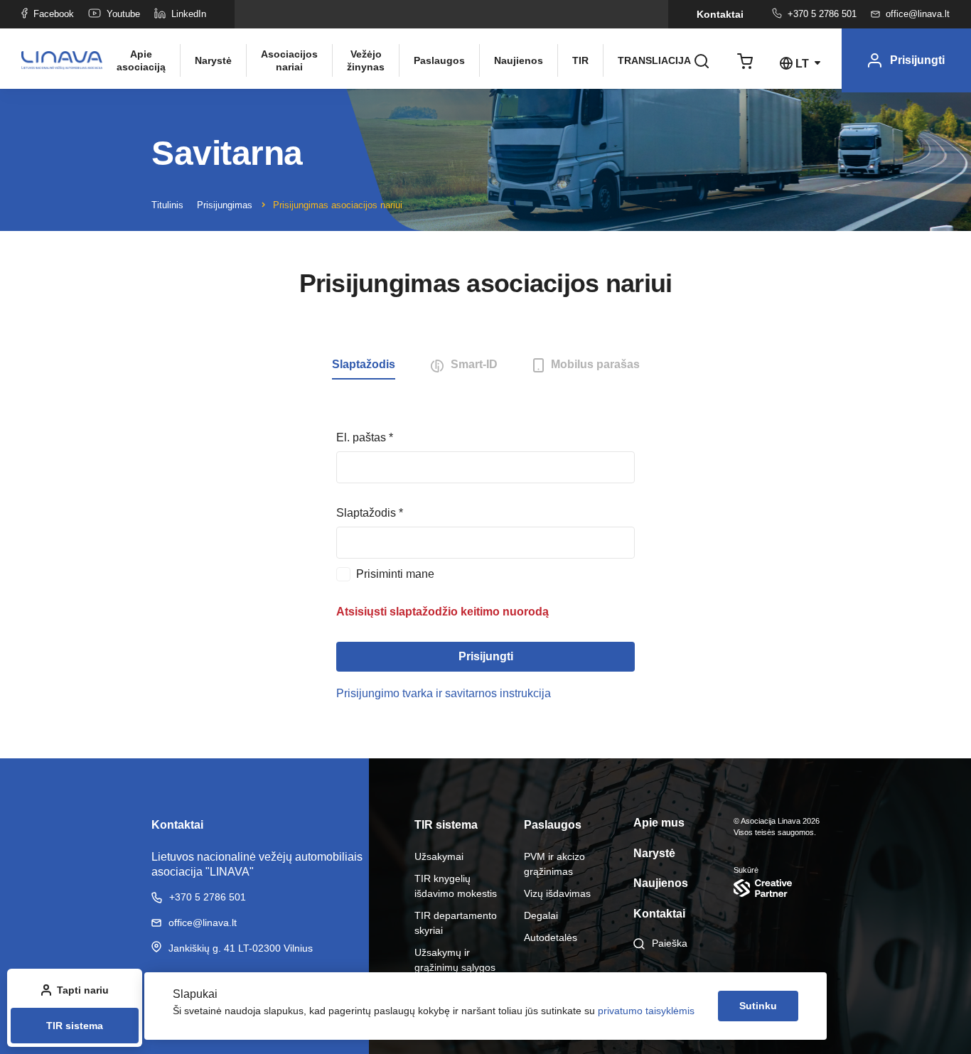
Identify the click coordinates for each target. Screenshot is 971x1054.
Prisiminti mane (395, 574)
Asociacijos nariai (289, 60)
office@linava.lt (918, 14)
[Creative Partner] (777, 888)
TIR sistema (74, 1025)
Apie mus (659, 823)
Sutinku (758, 1005)
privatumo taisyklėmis (646, 1010)
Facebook (53, 14)
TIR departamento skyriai (455, 923)
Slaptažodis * (369, 513)
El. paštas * (364, 437)
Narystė (213, 60)
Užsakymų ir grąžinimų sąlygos (454, 960)
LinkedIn (188, 14)
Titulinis (167, 205)
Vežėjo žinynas (366, 60)
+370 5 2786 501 (822, 14)
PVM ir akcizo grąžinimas (554, 864)
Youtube (123, 14)
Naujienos (518, 60)
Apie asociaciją (141, 60)
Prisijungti (485, 656)
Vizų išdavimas (557, 893)
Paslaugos (439, 60)
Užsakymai (438, 856)
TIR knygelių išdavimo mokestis (455, 886)
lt (802, 64)
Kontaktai (720, 14)
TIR (580, 60)
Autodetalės (550, 937)
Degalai (541, 915)
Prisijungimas (224, 205)
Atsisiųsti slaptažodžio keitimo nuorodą (442, 612)
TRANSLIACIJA (649, 60)
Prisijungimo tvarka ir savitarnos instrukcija (443, 693)
